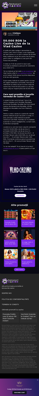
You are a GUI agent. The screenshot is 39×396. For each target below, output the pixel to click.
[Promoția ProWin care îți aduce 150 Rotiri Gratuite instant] (11, 218)
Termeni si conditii (10, 304)
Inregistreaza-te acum (11, 148)
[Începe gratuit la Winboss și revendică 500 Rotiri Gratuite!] (28, 258)
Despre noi (7, 293)
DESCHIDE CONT (19, 392)
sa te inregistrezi (27, 71)
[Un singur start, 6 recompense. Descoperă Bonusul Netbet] (28, 238)
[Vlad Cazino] (20, 170)
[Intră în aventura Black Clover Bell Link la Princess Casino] (11, 238)
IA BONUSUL (20, 195)
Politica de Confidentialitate (15, 299)
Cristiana (17, 33)
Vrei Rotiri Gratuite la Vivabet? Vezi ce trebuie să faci (28, 316)
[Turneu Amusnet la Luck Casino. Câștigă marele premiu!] (11, 258)
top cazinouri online (25, 73)
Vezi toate (19, 269)
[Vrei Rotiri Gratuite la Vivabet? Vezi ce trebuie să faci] (28, 218)
